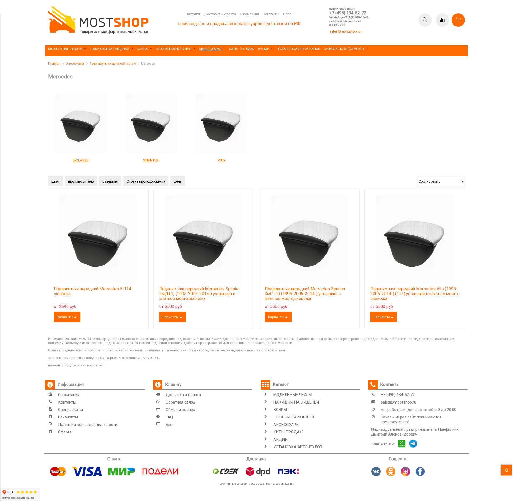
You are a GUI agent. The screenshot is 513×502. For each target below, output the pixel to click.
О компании (249, 14)
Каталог (193, 14)
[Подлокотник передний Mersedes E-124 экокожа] (98, 239)
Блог (287, 14)
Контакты (271, 14)
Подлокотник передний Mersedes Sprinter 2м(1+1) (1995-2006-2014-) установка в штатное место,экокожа (199, 294)
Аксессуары (75, 63)
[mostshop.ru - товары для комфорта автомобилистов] (98, 32)
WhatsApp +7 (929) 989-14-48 (348, 17)
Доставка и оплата (220, 14)
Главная (54, 63)
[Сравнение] (442, 20)
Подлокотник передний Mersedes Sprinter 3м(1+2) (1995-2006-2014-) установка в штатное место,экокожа (305, 294)
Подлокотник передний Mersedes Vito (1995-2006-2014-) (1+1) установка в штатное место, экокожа (414, 294)
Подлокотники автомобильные (113, 63)
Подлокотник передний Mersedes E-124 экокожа (92, 291)
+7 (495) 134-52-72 (347, 12)
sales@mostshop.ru (345, 31)
